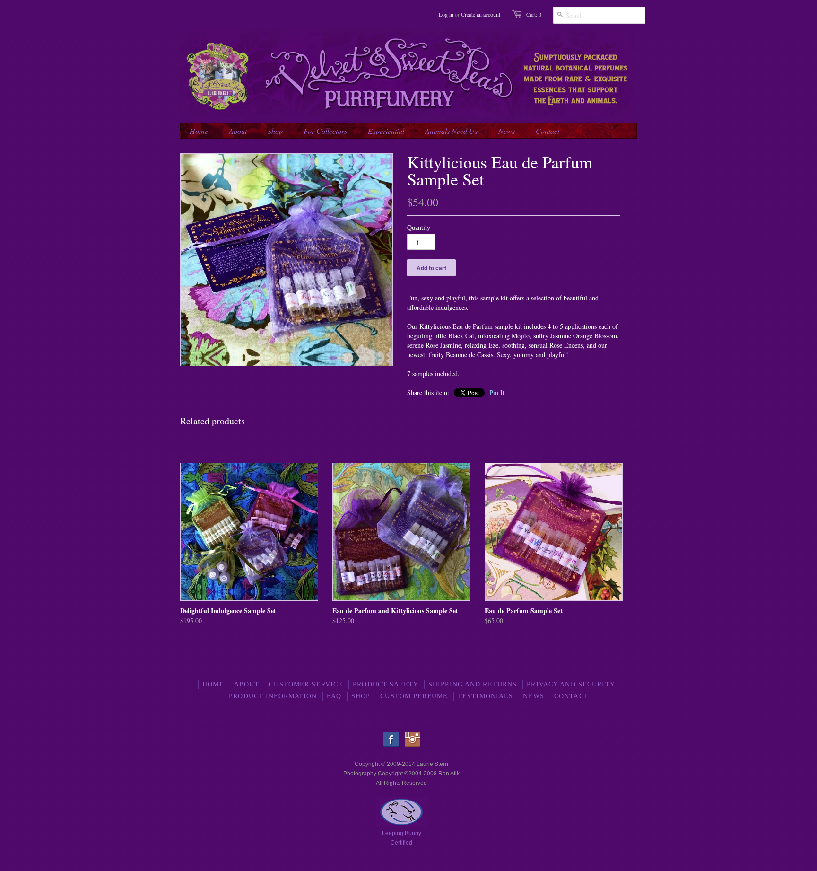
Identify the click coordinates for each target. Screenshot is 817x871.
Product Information (273, 696)
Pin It (496, 392)
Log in (446, 14)
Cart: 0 (533, 14)
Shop (360, 696)
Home (213, 684)
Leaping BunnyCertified (401, 838)
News (533, 696)
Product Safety (385, 684)
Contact (571, 696)
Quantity (418, 227)
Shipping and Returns (472, 684)
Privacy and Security (571, 684)
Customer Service (306, 684)
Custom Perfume (414, 696)
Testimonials (485, 696)
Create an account (480, 14)
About (247, 684)
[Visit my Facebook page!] (393, 745)
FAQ (334, 696)
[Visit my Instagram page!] (412, 745)
